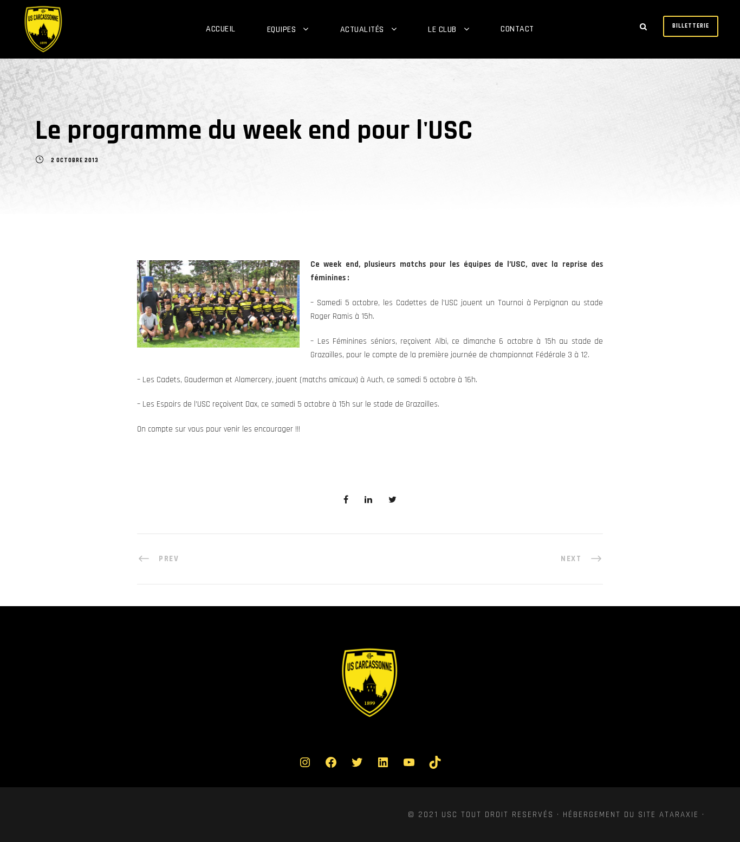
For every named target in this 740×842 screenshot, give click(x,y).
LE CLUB (442, 29)
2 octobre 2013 (75, 160)
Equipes (281, 29)
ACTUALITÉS (362, 29)
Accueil (221, 29)
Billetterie (690, 26)
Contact (517, 29)
